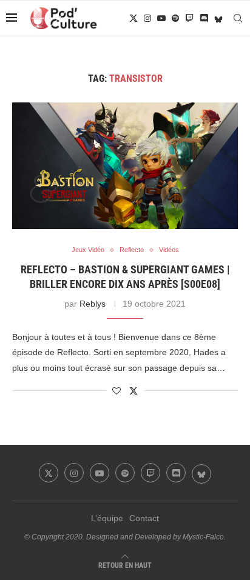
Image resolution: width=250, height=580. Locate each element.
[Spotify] (175, 18)
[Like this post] (116, 391)
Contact (144, 518)
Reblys (92, 303)
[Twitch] (189, 18)
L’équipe (107, 518)
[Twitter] (133, 18)
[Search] (238, 18)
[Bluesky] (218, 18)
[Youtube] (161, 18)
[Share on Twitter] (133, 390)
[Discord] (204, 18)
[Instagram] (147, 18)
